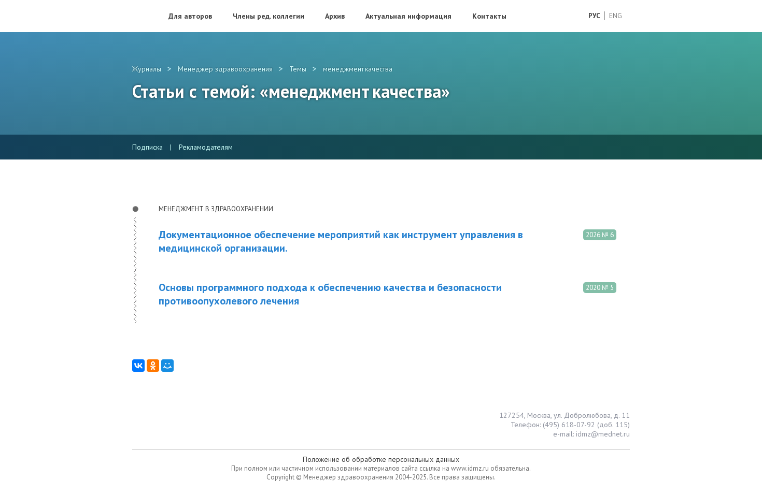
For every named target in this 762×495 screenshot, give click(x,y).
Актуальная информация (408, 16)
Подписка (147, 147)
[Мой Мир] (167, 365)
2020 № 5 (600, 287)
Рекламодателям (206, 147)
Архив (335, 16)
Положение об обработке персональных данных (381, 459)
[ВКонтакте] (138, 365)
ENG (615, 15)
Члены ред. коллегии (268, 16)
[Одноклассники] (153, 365)
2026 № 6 (600, 234)
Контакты (489, 16)
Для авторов (190, 16)
